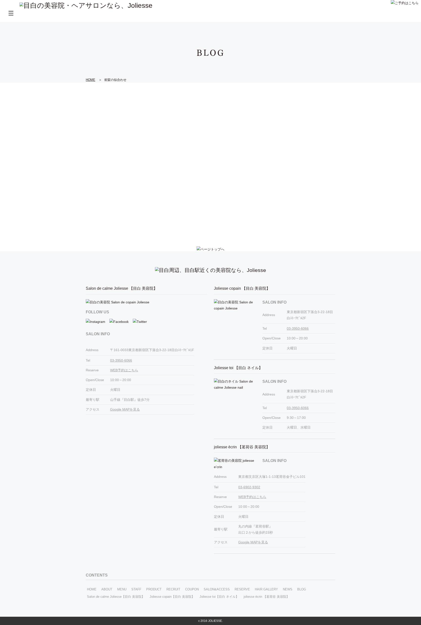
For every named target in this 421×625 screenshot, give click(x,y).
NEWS (287, 589)
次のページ (230, 222)
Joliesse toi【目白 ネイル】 (219, 596)
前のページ (192, 222)
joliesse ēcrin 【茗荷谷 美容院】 (242, 447)
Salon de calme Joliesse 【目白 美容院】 (121, 288)
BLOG (301, 589)
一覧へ (210, 222)
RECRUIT (173, 589)
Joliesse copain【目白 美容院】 (172, 596)
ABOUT (106, 589)
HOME (91, 589)
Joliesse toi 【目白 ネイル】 (238, 368)
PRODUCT (154, 589)
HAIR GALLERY (266, 589)
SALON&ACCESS (217, 589)
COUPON (192, 589)
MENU (121, 589)
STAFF (136, 589)
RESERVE (242, 589)
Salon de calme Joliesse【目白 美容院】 (116, 596)
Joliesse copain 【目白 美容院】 (242, 288)
